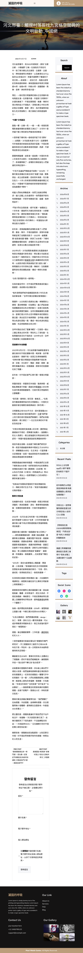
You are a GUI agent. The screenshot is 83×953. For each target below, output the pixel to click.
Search (66, 68)
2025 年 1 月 (64, 275)
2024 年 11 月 (64, 283)
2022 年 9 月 (64, 381)
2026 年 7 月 (64, 199)
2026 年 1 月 (64, 224)
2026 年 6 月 (64, 203)
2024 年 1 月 (64, 326)
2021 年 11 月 (64, 411)
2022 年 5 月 (64, 398)
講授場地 (45, 632)
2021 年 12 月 (64, 406)
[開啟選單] (34, 3)
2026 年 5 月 (64, 207)
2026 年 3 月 (64, 216)
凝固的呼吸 (15, 3)
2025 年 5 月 (64, 258)
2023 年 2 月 (64, 360)
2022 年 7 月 (64, 389)
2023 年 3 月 (64, 355)
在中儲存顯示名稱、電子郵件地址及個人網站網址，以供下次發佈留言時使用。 (31, 856)
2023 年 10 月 (65, 339)
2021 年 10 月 (64, 415)
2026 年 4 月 (64, 211)
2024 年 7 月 (64, 300)
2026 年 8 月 (64, 194)
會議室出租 (29, 260)
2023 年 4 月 (64, 351)
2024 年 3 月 (64, 317)
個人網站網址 (23, 840)
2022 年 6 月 (64, 394)
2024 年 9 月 (64, 292)
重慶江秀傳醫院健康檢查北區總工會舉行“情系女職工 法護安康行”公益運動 (64, 554)
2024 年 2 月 (64, 322)
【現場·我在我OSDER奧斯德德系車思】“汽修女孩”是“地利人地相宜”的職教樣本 (63, 531)
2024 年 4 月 (64, 313)
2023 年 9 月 (64, 343)
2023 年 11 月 (64, 334)
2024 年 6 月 (64, 305)
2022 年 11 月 (64, 372)
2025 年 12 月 (65, 228)
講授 (39, 387)
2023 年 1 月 (64, 364)
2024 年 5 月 (64, 309)
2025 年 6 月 (64, 254)
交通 (39, 414)
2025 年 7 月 (64, 249)
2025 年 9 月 (64, 241)
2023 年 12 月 (65, 330)
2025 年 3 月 (64, 266)
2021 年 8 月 (64, 423)
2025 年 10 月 (65, 237)
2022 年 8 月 (64, 385)
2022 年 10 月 (65, 377)
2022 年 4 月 (64, 402)
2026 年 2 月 (64, 220)
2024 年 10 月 (65, 288)
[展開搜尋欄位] (53, 3)
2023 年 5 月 (64, 347)
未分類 (62, 448)
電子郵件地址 (24, 829)
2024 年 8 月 (64, 296)
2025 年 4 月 (64, 262)
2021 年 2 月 (64, 432)
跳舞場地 (41, 599)
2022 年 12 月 (65, 368)
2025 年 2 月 (64, 271)
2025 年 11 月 (64, 233)
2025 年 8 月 (64, 245)
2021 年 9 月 (64, 419)
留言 (20, 796)
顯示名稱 (22, 817)
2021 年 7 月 (64, 428)
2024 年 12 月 (65, 279)
